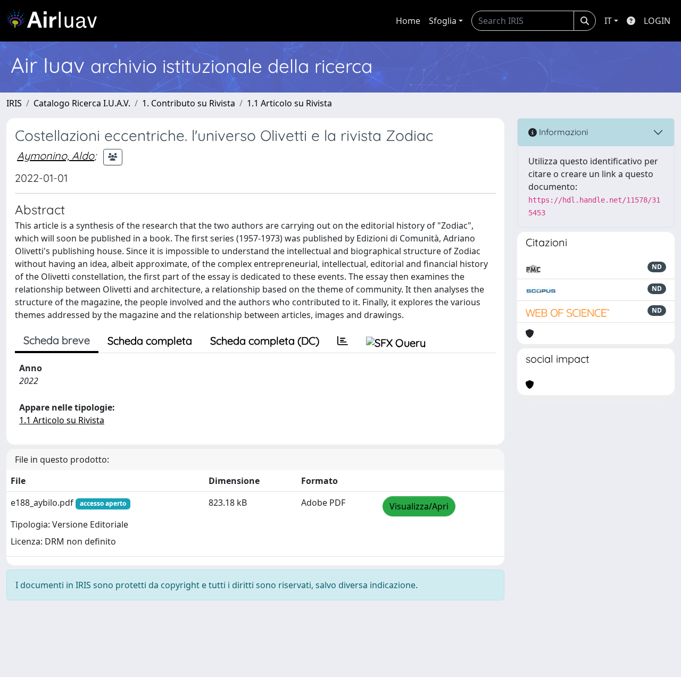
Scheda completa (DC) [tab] (264, 340)
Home (408, 21)
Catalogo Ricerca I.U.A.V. (82, 103)
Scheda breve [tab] (56, 340)
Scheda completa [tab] (149, 340)
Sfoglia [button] (442, 21)
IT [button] (608, 21)
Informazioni (562, 132)
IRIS (14, 103)
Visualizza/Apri (419, 506)
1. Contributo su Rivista (188, 103)
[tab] (342, 341)
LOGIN (657, 21)
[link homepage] (55, 20)
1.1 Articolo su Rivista (289, 103)
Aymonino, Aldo (55, 155)
